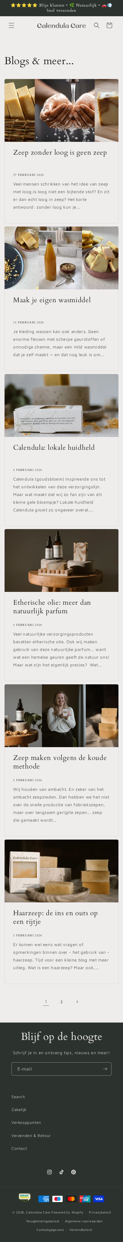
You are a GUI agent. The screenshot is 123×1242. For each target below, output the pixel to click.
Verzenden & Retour (31, 1135)
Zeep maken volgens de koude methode (60, 762)
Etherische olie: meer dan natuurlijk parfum (52, 607)
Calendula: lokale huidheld (54, 447)
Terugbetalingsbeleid (42, 1221)
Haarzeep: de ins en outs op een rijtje (55, 917)
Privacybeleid (100, 1212)
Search (18, 1096)
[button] (11, 25)
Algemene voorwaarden (84, 1221)
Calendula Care (38, 1212)
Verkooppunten (26, 1122)
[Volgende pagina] (77, 1001)
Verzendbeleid (81, 1229)
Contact (19, 1148)
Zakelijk (19, 1109)
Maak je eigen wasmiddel (52, 300)
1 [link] (46, 1001)
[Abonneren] (105, 1069)
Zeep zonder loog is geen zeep (60, 152)
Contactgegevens (50, 1229)
